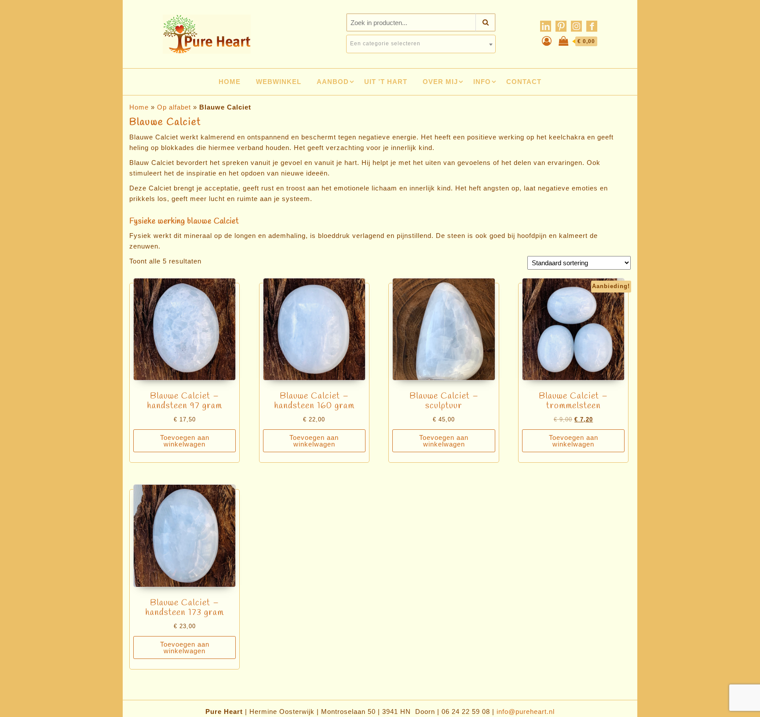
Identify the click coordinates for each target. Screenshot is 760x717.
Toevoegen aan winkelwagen (184, 441)
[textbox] (421, 43)
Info (482, 81)
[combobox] (421, 44)
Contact (523, 81)
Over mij (440, 81)
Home (230, 81)
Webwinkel (278, 81)
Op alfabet (174, 107)
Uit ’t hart (385, 81)
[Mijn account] (547, 41)
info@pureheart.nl (526, 711)
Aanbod (333, 81)
